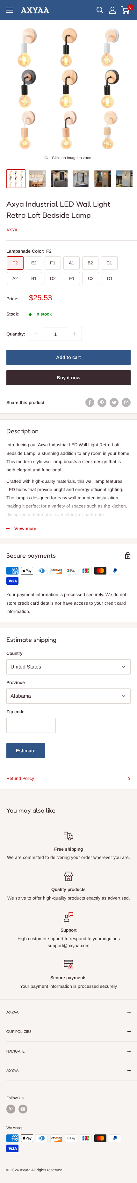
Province (15, 682)
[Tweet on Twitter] (114, 402)
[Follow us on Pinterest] (10, 1109)
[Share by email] (126, 402)
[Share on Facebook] (89, 402)
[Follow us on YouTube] (22, 1109)
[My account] (112, 10)
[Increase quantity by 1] (75, 334)
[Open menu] (9, 10)
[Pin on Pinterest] (101, 402)
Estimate (25, 750)
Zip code (15, 711)
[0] (125, 10)
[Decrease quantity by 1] (36, 334)
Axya (12, 230)
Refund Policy (20, 778)
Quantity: (15, 333)
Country (14, 653)
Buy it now (68, 377)
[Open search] (100, 10)
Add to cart (68, 357)
